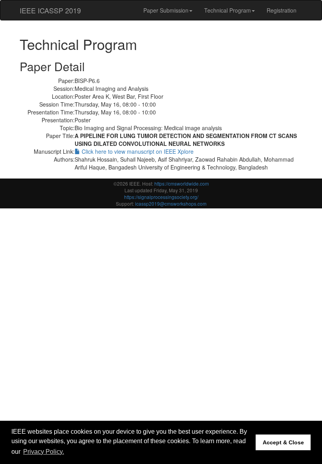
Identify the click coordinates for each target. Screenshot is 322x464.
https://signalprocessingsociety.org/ (161, 196)
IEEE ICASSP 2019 (50, 10)
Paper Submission (165, 10)
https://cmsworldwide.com (181, 183)
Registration (281, 10)
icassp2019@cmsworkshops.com (171, 203)
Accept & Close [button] (283, 442)
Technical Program (227, 10)
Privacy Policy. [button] (43, 451)
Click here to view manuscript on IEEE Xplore (137, 151)
